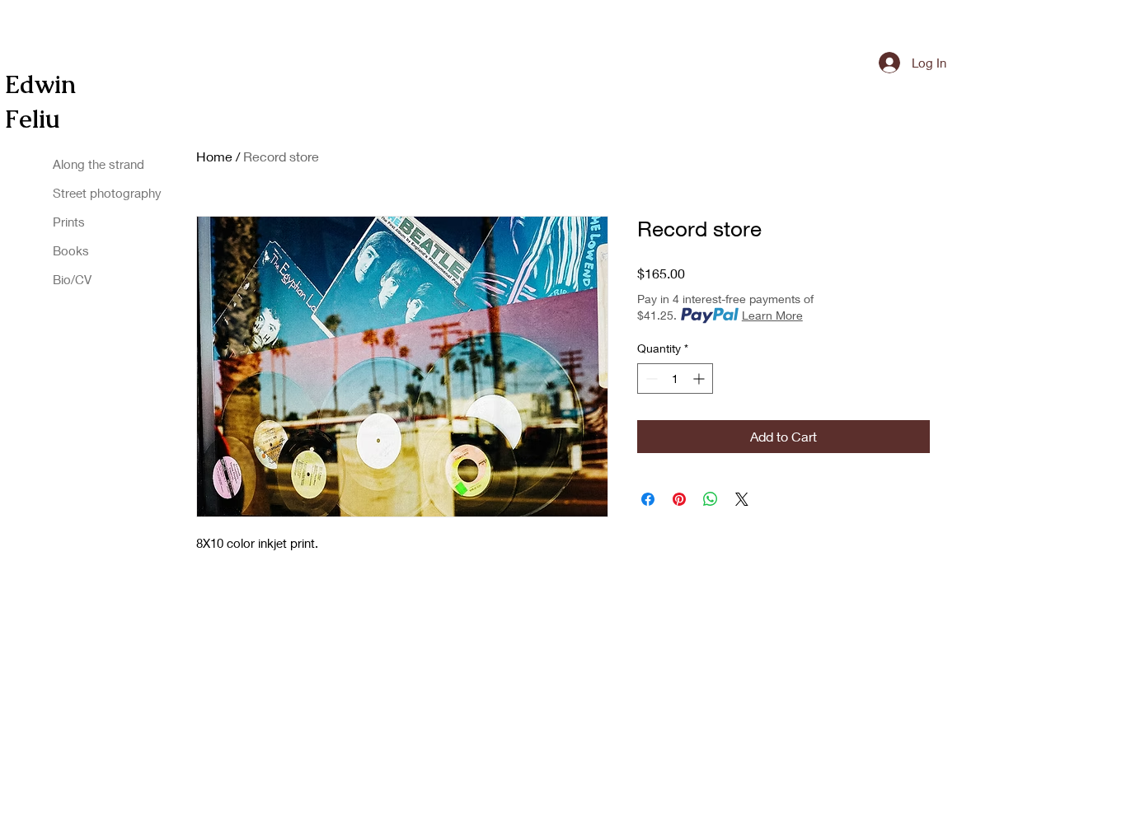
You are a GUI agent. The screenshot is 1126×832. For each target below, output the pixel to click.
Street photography (74, 192)
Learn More (772, 315)
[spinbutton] (675, 378)
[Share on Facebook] (648, 499)
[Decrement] (650, 378)
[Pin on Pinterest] (679, 499)
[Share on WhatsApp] (710, 499)
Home (214, 156)
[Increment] (700, 378)
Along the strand (74, 164)
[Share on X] (742, 499)
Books (71, 250)
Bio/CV (72, 279)
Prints (69, 221)
